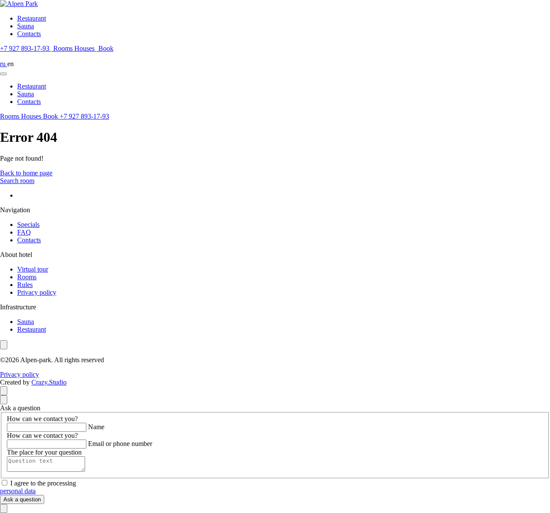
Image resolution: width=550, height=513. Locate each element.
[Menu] (3, 74)
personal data (18, 491)
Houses (85, 48)
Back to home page (26, 173)
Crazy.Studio (49, 382)
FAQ (24, 232)
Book (51, 116)
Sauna (25, 26)
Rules (25, 284)
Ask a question (22, 499)
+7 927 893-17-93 (84, 116)
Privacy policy (36, 292)
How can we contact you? (42, 418)
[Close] (3, 399)
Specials (28, 224)
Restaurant (31, 18)
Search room (17, 180)
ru (3, 63)
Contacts (29, 33)
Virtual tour (32, 269)
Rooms (63, 48)
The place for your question (44, 452)
